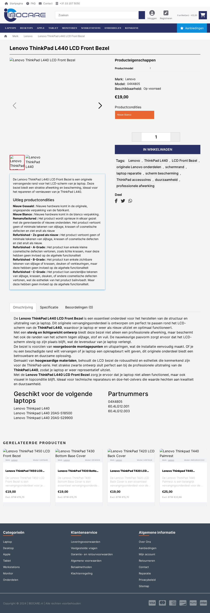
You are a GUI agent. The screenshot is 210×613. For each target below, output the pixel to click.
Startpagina (16, 3)
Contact (47, 3)
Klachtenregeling (81, 573)
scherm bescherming (161, 173)
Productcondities (128, 107)
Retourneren (147, 560)
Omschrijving (23, 307)
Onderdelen (10, 579)
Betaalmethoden (81, 567)
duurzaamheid (166, 180)
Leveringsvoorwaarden (85, 541)
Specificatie (49, 307)
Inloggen (152, 18)
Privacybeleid (147, 579)
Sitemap (144, 586)
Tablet (7, 560)
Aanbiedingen (194, 28)
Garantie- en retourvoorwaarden (92, 554)
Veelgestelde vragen (84, 548)
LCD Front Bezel (184, 160)
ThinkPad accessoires (133, 180)
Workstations (11, 567)
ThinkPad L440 (156, 160)
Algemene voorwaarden (86, 560)
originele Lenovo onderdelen (138, 167)
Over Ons (145, 541)
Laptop (7, 541)
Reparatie (145, 573)
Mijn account (147, 554)
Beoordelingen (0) (79, 307)
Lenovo (28, 36)
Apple (6, 554)
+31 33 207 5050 (70, 3)
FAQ (33, 3)
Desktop (8, 548)
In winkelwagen (157, 149)
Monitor (8, 573)
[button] (100, 105)
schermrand (174, 167)
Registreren (166, 18)
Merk (15, 36)
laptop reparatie (128, 173)
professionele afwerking (135, 186)
